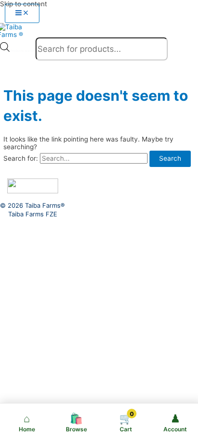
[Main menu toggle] (22, 13)
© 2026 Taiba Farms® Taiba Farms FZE (32, 210)
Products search (23, 51)
